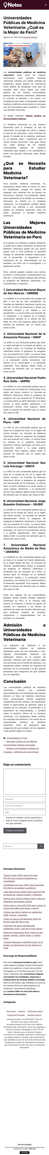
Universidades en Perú (16, 738)
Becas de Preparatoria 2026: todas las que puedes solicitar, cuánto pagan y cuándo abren (23, 935)
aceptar (24, 1152)
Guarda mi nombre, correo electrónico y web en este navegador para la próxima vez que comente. (24, 820)
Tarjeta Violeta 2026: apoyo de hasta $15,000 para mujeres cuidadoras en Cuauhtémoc (20, 878)
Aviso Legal (11, 1011)
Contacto (21, 1011)
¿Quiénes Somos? (34, 1015)
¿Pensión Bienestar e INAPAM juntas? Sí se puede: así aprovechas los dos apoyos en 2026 (23, 945)
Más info (32, 1149)
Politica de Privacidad (16, 1015)
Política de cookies (35, 1011)
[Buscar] (40, 846)
